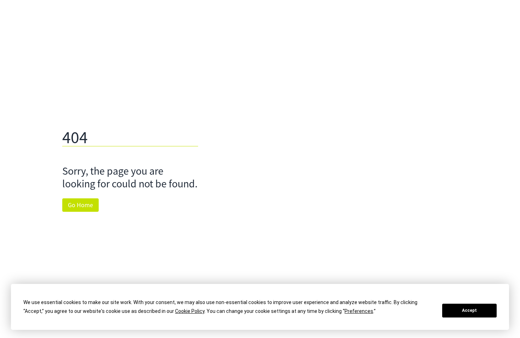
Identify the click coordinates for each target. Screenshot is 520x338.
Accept (469, 310)
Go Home (80, 205)
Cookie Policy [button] (189, 311)
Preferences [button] (359, 311)
